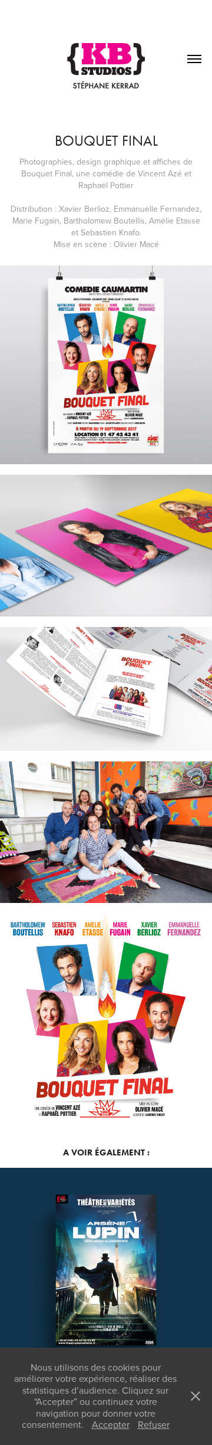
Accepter (111, 1424)
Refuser (154, 1424)
